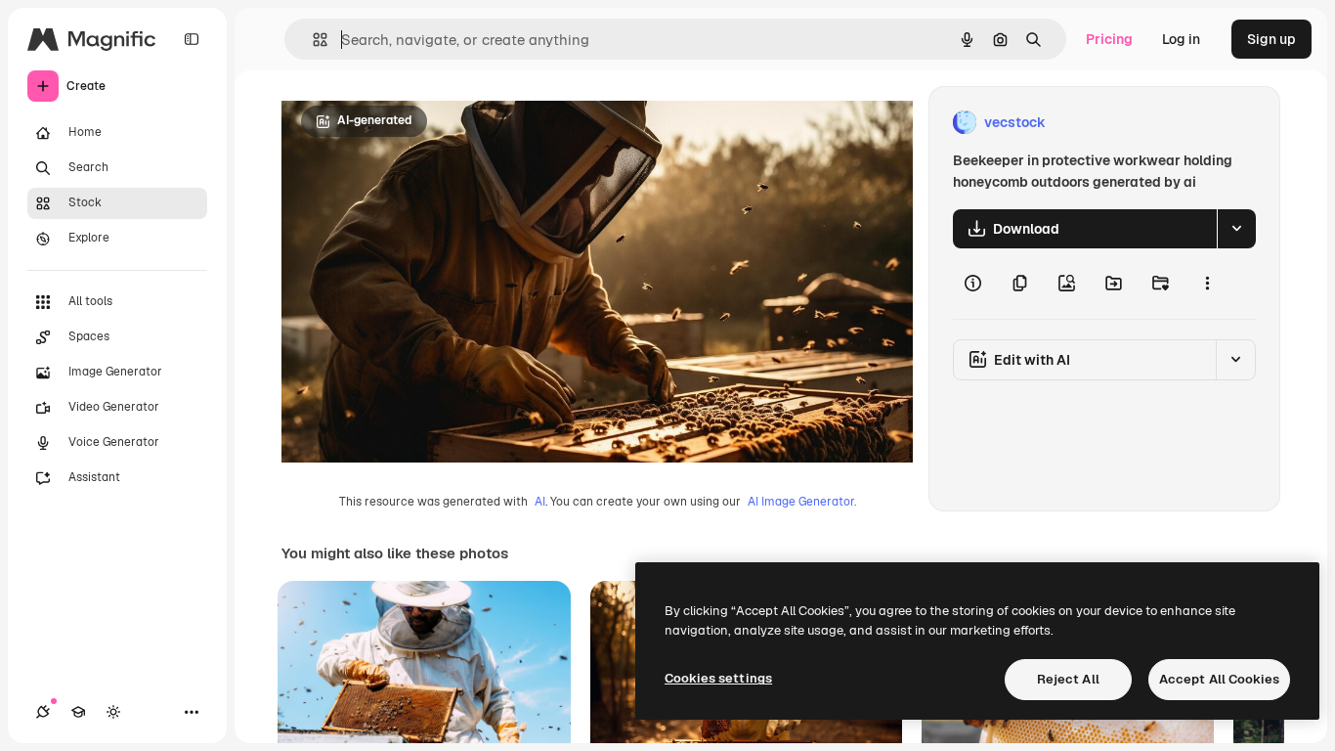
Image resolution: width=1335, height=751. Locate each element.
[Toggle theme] (113, 712)
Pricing (1109, 39)
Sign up (1271, 39)
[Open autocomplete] (312, 39)
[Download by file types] (1236, 228)
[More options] (1207, 283)
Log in (1181, 39)
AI (540, 501)
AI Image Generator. (802, 501)
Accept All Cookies (1219, 679)
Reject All (1068, 679)
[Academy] (78, 712)
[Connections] (43, 712)
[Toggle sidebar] (191, 39)
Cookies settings (718, 678)
